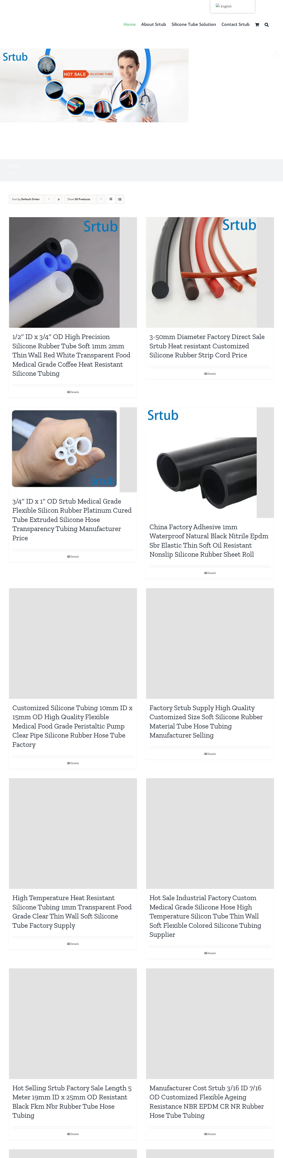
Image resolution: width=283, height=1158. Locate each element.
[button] (267, 24)
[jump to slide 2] (137, 154)
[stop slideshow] (152, 154)
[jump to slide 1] (133, 154)
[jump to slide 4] (147, 154)
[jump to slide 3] (142, 154)
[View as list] (119, 199)
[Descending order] (58, 199)
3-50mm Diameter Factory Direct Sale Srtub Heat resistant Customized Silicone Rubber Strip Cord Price (207, 345)
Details (74, 392)
